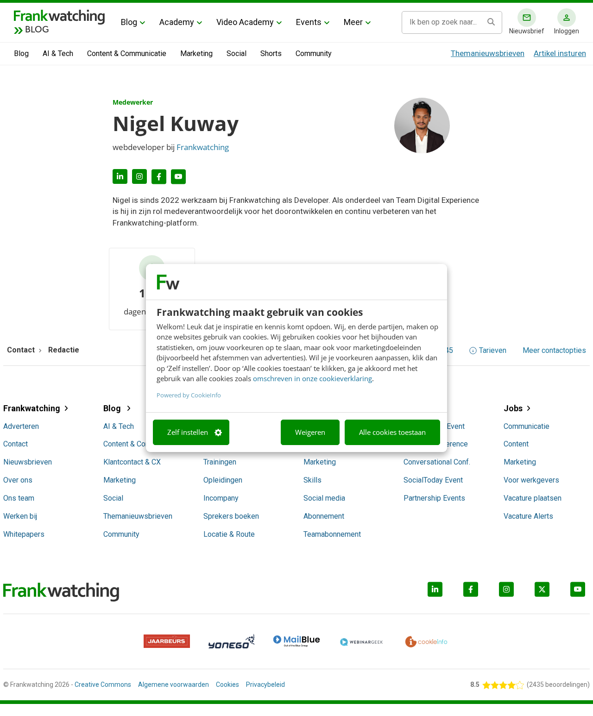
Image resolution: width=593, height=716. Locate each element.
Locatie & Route (229, 534)
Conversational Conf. (437, 462)
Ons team (18, 498)
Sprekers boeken (231, 516)
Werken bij (20, 516)
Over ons (17, 480)
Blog (129, 22)
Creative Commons (103, 684)
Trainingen (219, 462)
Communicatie (526, 426)
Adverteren (21, 426)
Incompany (221, 498)
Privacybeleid (265, 684)
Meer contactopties (554, 350)
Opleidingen (222, 480)
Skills (312, 480)
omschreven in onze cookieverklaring (312, 378)
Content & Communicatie (126, 53)
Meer (353, 22)
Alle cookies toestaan (392, 432)
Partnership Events (434, 498)
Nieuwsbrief (526, 31)
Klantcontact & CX (132, 462)
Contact (15, 444)
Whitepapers (23, 534)
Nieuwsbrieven (27, 462)
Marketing (196, 53)
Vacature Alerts (528, 516)
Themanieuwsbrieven (487, 53)
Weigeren (310, 432)
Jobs (513, 408)
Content (516, 444)
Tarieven (492, 350)
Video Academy (245, 22)
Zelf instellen (187, 432)
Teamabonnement (332, 534)
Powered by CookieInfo (189, 395)
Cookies (227, 684)
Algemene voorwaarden (173, 684)
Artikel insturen (560, 53)
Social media (324, 498)
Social (236, 53)
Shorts (271, 53)
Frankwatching (203, 147)
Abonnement (323, 516)
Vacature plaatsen (532, 498)
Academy (176, 22)
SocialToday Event (433, 480)
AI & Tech (58, 53)
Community (314, 53)
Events (309, 22)
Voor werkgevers (531, 480)
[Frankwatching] (59, 16)
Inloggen (566, 31)
